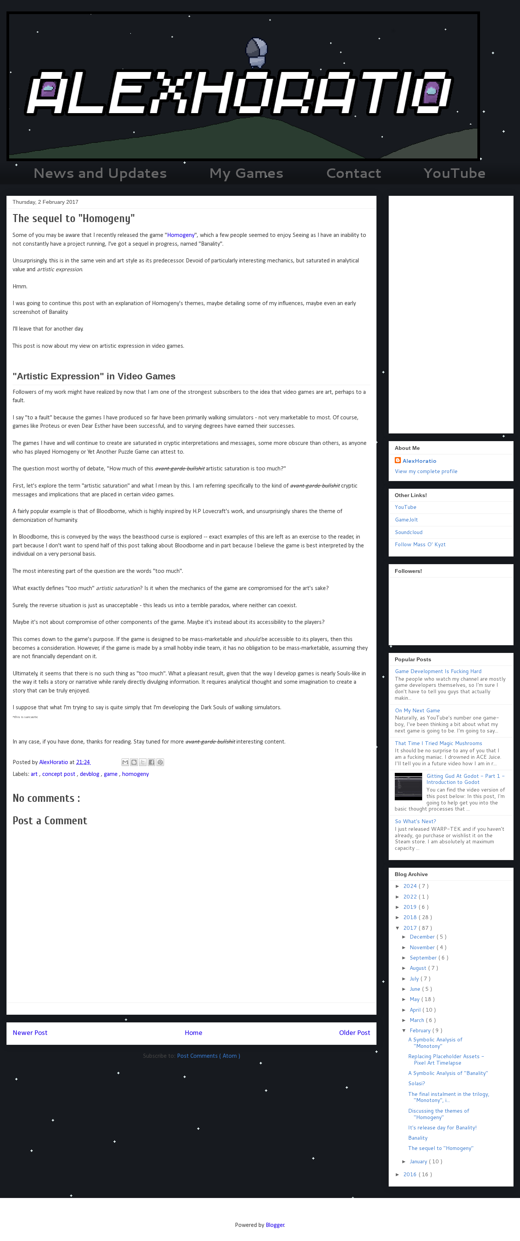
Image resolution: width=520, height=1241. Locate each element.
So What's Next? (415, 821)
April (416, 1010)
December (423, 936)
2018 (410, 917)
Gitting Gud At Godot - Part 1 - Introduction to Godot (465, 779)
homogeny (135, 774)
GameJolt (406, 519)
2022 (410, 896)
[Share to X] (143, 762)
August (419, 968)
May (415, 999)
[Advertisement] (451, 313)
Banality (417, 1138)
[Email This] (125, 762)
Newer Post (30, 1033)
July (415, 978)
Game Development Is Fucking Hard (438, 671)
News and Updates (100, 172)
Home (194, 1033)
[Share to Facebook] (151, 762)
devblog (90, 774)
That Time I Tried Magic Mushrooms (438, 743)
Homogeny (181, 235)
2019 (410, 907)
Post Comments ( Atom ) (208, 1056)
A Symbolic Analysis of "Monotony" (435, 1043)
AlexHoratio (419, 461)
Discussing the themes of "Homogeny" (438, 1114)
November (423, 947)
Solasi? (416, 1083)
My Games (246, 172)
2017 (410, 928)
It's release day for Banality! (442, 1127)
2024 (410, 886)
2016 (410, 1174)
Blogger (275, 1225)
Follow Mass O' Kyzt (420, 544)
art (35, 774)
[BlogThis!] (134, 762)
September (424, 957)
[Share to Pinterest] (160, 762)
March (418, 1020)
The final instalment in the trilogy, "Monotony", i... (449, 1097)
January (419, 1161)
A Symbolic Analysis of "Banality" (448, 1073)
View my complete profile (426, 471)
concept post (59, 774)
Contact (353, 172)
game (111, 774)
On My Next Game (417, 710)
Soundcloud (409, 532)
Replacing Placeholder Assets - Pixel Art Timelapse (446, 1059)
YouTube (454, 172)
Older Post (354, 1033)
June (416, 989)
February (421, 1030)
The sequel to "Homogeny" (441, 1148)
